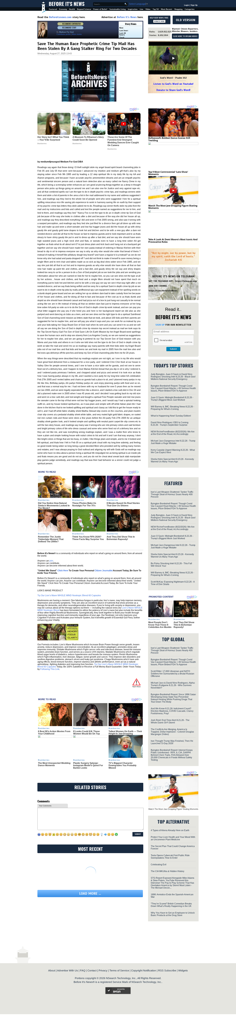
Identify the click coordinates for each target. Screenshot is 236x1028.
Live (141, 9)
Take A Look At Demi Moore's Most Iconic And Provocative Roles (172, 240)
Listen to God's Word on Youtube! (173, 83)
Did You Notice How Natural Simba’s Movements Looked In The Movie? (54, 505)
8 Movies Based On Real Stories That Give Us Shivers (123, 504)
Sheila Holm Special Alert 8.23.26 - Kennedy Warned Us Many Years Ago (172, 460)
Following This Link (49, 669)
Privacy (103, 970)
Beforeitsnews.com (60, 17)
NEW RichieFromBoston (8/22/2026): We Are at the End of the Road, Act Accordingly (172, 432)
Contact (92, 970)
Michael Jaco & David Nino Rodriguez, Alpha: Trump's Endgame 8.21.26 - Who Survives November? (173, 685)
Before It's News (67, 3)
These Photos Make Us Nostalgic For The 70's (84, 504)
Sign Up (194, 5)
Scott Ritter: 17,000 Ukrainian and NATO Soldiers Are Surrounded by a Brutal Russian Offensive (172, 673)
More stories (77, 34)
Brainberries (43, 500)
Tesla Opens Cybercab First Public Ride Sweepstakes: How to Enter (170, 856)
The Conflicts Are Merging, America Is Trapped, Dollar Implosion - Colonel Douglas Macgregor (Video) (172, 731)
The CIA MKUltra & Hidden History (167, 871)
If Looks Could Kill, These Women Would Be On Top (86, 732)
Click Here (62, 570)
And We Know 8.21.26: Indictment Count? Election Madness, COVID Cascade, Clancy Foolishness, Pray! (172, 711)
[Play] (173, 58)
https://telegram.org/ (186, 281)
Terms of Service (119, 970)
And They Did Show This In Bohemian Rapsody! (121, 538)
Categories (189, 9)
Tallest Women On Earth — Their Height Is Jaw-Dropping (125, 732)
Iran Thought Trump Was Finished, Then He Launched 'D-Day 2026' (172, 742)
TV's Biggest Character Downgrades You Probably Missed (122, 765)
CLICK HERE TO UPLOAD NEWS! (185, 36)
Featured (53, 9)
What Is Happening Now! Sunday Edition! (171, 416)
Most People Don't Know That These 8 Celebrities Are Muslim (159, 624)
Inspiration (133, 9)
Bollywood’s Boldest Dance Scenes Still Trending (169, 139)
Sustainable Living (117, 9)
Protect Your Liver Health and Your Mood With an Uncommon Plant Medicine (173, 838)
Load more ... (90, 893)
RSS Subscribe (167, 970)
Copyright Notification (143, 970)
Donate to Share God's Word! (173, 90)
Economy (63, 9)
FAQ (82, 970)
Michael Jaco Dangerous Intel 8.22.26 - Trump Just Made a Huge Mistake (173, 442)
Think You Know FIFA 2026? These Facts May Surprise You (88, 538)
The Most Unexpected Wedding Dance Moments (54, 764)
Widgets (183, 970)
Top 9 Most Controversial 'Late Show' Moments (168, 173)
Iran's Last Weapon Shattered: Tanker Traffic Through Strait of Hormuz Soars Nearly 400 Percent (172, 494)
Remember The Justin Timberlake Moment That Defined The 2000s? (51, 539)
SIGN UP (160, 324)
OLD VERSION (185, 20)
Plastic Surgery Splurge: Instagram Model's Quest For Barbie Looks (88, 765)
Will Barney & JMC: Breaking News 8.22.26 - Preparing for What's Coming (172, 407)
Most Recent (166, 9)
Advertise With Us (67, 970)
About (51, 970)
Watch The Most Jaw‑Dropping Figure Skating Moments (172, 207)
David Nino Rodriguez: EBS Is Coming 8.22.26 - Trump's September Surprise (169, 423)
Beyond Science (84, 9)
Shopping (178, 9)
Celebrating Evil (158, 864)
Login (186, 5)
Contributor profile (63, 34)
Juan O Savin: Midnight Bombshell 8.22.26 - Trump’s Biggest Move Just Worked (172, 398)
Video (147, 9)
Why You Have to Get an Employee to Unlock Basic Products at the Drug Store (173, 914)
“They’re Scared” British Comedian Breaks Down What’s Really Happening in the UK (171, 904)
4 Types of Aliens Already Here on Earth (170, 830)
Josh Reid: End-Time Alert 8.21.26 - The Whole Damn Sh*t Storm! (170, 721)
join (51, 561)
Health (72, 9)
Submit (173, 349)
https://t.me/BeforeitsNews (163, 290)
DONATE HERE (159, 21)
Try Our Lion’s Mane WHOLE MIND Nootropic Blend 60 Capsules (69, 595)
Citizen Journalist (104, 570)
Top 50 (156, 9)
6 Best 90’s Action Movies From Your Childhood (54, 732)
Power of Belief (100, 9)
